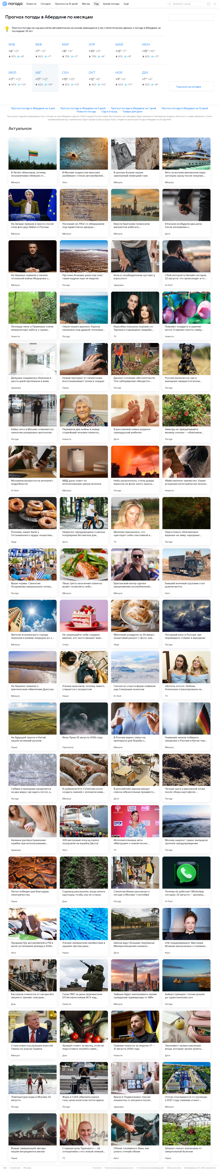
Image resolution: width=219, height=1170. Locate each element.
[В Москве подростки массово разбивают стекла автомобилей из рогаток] (84, 162)
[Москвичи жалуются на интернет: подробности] (32, 470)
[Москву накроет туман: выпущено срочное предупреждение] (186, 829)
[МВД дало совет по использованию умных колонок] (84, 470)
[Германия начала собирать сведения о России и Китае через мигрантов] (186, 726)
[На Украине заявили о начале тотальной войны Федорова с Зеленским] (32, 264)
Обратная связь (174, 1168)
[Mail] (5, 4)
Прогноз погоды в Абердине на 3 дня (33, 108)
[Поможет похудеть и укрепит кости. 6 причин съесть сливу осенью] (186, 316)
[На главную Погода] (14, 4)
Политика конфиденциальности (119, 1168)
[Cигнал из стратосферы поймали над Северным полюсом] (135, 675)
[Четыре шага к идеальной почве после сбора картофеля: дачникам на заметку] (186, 778)
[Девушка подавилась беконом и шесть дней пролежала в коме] (32, 367)
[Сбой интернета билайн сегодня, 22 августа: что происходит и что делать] (186, 264)
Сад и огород (109, 111)
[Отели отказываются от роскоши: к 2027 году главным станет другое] (186, 1086)
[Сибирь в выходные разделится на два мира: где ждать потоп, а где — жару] (32, 778)
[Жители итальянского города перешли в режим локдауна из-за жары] (32, 624)
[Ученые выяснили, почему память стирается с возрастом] (84, 675)
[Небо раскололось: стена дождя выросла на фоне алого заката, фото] (135, 470)
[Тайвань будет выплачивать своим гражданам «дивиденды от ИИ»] (135, 983)
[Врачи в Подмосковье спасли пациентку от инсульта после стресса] (135, 1086)
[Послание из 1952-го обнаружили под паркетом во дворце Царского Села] (84, 213)
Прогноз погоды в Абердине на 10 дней (185, 108)
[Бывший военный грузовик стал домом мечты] (186, 572)
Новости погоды (86, 111)
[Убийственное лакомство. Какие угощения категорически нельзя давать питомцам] (186, 470)
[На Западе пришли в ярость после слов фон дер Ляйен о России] (32, 213)
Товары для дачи (132, 111)
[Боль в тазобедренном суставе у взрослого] (135, 264)
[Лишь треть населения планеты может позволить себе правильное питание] (84, 572)
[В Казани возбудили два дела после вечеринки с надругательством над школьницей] (186, 213)
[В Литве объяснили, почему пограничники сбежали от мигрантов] (32, 162)
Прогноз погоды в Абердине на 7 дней (133, 108)
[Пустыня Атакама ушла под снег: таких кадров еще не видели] (84, 264)
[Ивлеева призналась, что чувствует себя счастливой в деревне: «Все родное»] (135, 521)
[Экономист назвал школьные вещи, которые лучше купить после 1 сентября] (186, 1035)
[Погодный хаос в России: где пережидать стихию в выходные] (186, 624)
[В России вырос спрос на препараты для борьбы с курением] (135, 726)
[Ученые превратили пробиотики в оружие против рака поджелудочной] (84, 932)
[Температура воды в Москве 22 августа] (32, 1086)
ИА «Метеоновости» (206, 1168)
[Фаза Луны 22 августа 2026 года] (84, 726)
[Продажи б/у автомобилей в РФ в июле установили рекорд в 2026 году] (32, 932)
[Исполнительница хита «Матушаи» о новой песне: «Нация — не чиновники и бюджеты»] (135, 829)
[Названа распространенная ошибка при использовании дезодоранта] (32, 829)
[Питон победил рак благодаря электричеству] (32, 881)
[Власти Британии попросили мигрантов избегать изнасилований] (135, 213)
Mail (5, 1168)
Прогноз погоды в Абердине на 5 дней (82, 108)
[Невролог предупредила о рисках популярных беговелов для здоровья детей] (84, 521)
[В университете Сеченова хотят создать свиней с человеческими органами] (84, 778)
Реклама (27, 1168)
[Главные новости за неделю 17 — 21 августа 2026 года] (135, 1035)
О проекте (97, 1168)
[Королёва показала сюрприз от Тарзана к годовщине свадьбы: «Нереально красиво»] (135, 316)
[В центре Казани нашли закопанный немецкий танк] (135, 162)
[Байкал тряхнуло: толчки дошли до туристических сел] (186, 983)
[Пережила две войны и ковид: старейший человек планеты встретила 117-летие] (84, 418)
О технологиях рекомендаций (150, 1168)
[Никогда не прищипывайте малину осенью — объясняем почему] (186, 418)
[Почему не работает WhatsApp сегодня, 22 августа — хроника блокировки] (186, 881)
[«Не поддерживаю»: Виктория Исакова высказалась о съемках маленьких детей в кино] (186, 932)
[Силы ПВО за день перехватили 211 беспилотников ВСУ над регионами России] (84, 983)
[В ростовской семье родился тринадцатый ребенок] (135, 418)
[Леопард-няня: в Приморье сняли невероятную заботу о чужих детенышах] (32, 316)
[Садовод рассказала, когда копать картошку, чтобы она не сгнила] (84, 881)
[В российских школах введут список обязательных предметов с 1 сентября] (135, 778)
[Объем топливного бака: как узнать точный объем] (135, 1137)
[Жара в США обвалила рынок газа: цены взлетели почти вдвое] (84, 1086)
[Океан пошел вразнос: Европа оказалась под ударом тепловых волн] (84, 316)
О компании (15, 1168)
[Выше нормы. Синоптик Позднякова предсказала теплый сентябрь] (32, 572)
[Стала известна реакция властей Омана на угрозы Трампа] (32, 1035)
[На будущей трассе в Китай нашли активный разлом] (32, 726)
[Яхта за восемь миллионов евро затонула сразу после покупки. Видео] (186, 162)
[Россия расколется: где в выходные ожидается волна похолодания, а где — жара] (186, 367)
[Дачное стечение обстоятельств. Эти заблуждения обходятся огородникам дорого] (135, 367)
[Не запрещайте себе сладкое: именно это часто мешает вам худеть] (84, 624)
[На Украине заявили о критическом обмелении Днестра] (32, 675)
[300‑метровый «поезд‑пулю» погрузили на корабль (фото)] (84, 829)
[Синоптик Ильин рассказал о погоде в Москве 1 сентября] (135, 881)
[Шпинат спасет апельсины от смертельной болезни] (186, 1137)
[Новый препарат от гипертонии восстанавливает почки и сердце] (84, 367)
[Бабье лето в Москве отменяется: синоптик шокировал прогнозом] (32, 418)
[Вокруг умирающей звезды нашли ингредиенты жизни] (32, 1137)
